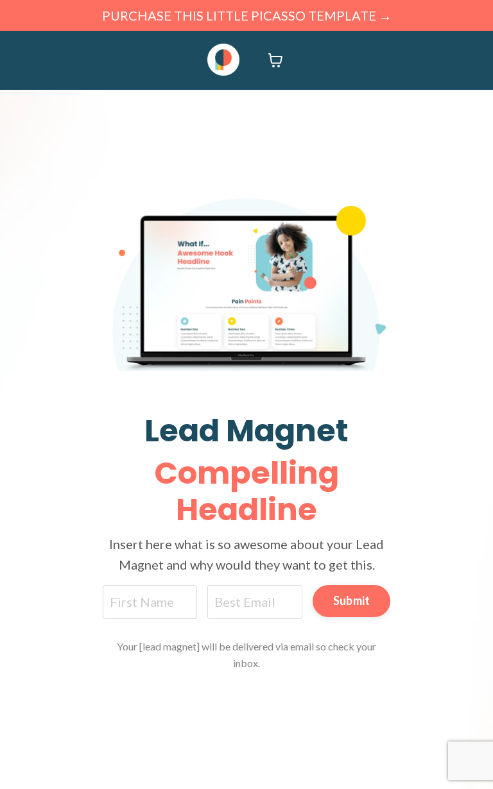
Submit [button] (351, 600)
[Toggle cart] (275, 60)
